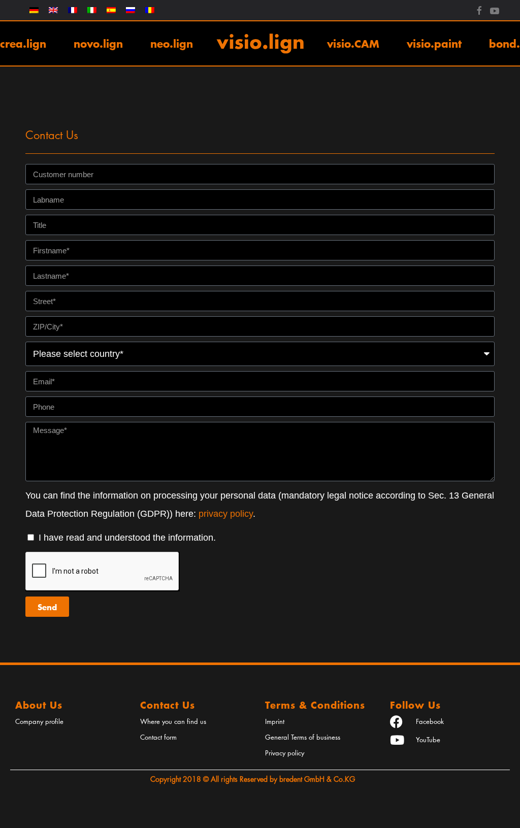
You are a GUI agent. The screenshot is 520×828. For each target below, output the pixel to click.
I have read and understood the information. (127, 538)
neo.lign (171, 43)
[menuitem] (34, 10)
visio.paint (434, 43)
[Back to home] (260, 43)
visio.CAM (353, 43)
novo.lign (98, 43)
